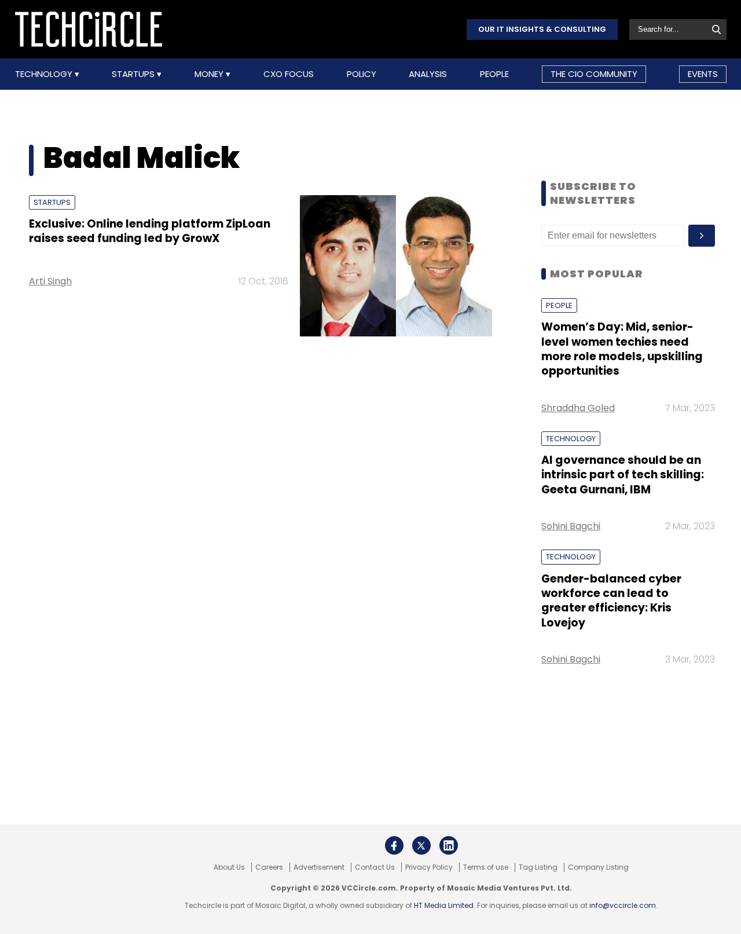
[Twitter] (421, 845)
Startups (134, 74)
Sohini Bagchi (570, 526)
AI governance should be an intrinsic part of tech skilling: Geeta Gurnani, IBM (622, 474)
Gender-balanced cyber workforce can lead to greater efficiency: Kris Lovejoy (611, 601)
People (494, 74)
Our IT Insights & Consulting (542, 29)
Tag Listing (538, 867)
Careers (269, 867)
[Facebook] (394, 845)
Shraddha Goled (578, 408)
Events (703, 74)
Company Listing (598, 867)
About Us (229, 867)
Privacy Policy (429, 867)
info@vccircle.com (622, 905)
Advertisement (319, 867)
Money (210, 74)
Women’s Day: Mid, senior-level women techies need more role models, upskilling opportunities (622, 349)
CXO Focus (288, 74)
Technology (45, 74)
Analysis (428, 74)
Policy (361, 74)
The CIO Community (594, 74)
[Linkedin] (448, 845)
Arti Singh (50, 281)
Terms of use (485, 867)
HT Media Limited (444, 905)
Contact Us (375, 867)
